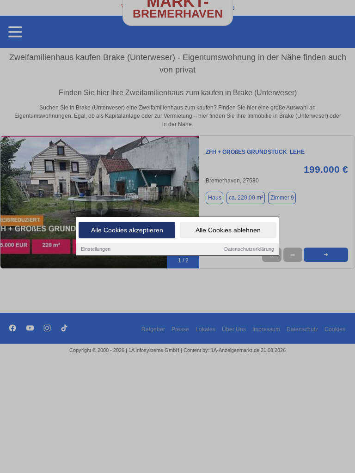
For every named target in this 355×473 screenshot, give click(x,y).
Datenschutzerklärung (249, 249)
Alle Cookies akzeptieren (127, 230)
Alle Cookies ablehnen (228, 230)
